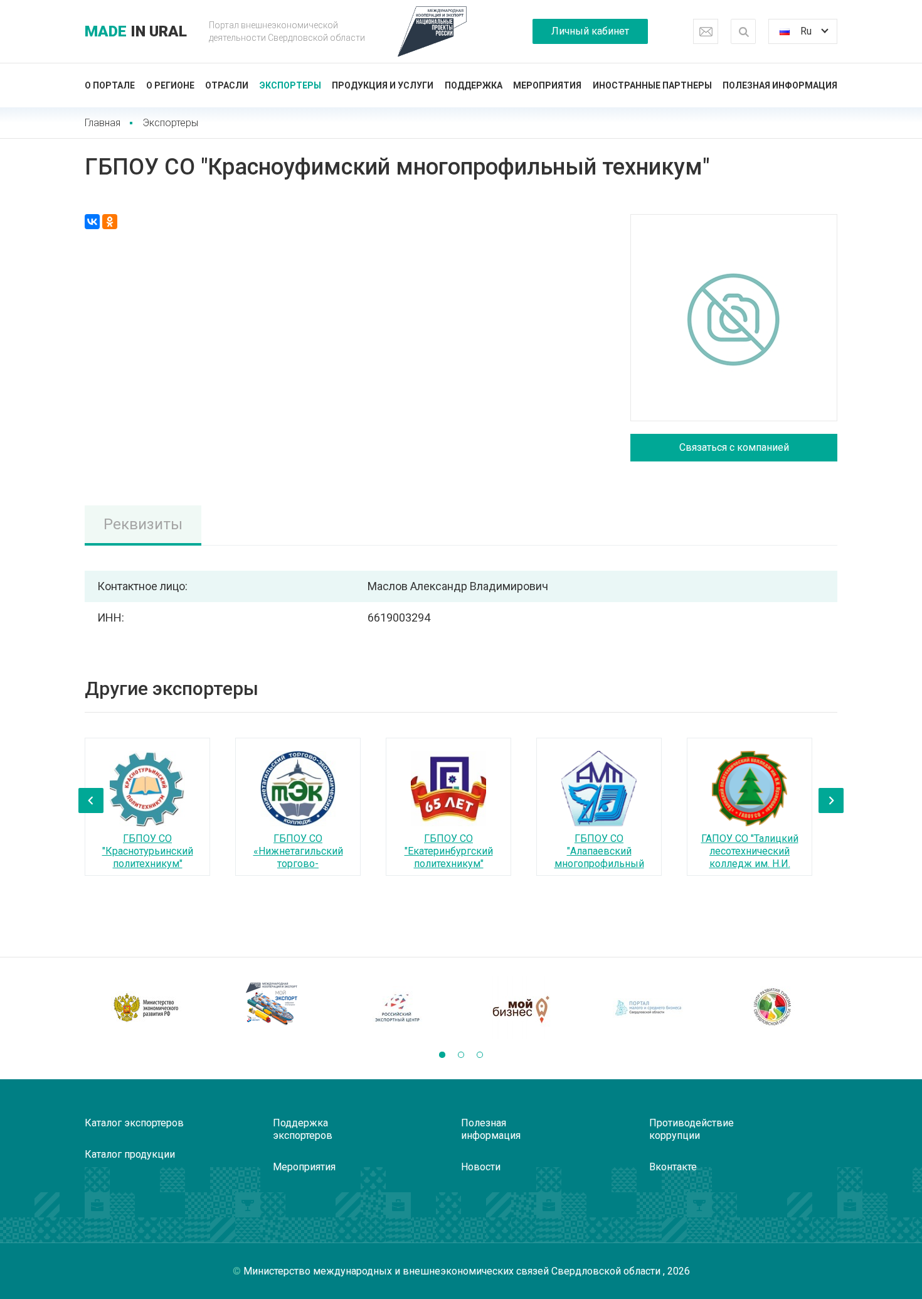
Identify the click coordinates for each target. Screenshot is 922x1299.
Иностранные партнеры (652, 85)
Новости (481, 1167)
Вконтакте (673, 1167)
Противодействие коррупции (691, 1129)
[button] (442, 1055)
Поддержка (473, 85)
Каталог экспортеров (134, 1123)
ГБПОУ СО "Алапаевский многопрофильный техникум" (599, 857)
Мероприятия (547, 85)
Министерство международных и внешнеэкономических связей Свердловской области (453, 1271)
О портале (110, 85)
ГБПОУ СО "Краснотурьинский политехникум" (147, 851)
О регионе (170, 85)
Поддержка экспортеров (302, 1129)
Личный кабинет (590, 31)
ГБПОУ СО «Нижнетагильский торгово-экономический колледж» (298, 864)
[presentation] (90, 800)
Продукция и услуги (382, 85)
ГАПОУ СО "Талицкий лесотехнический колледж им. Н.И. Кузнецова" (749, 857)
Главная (102, 123)
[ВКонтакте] (92, 221)
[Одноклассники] (109, 221)
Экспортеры (290, 85)
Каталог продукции (130, 1154)
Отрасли (226, 85)
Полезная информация (780, 85)
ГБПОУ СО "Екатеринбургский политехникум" (449, 851)
